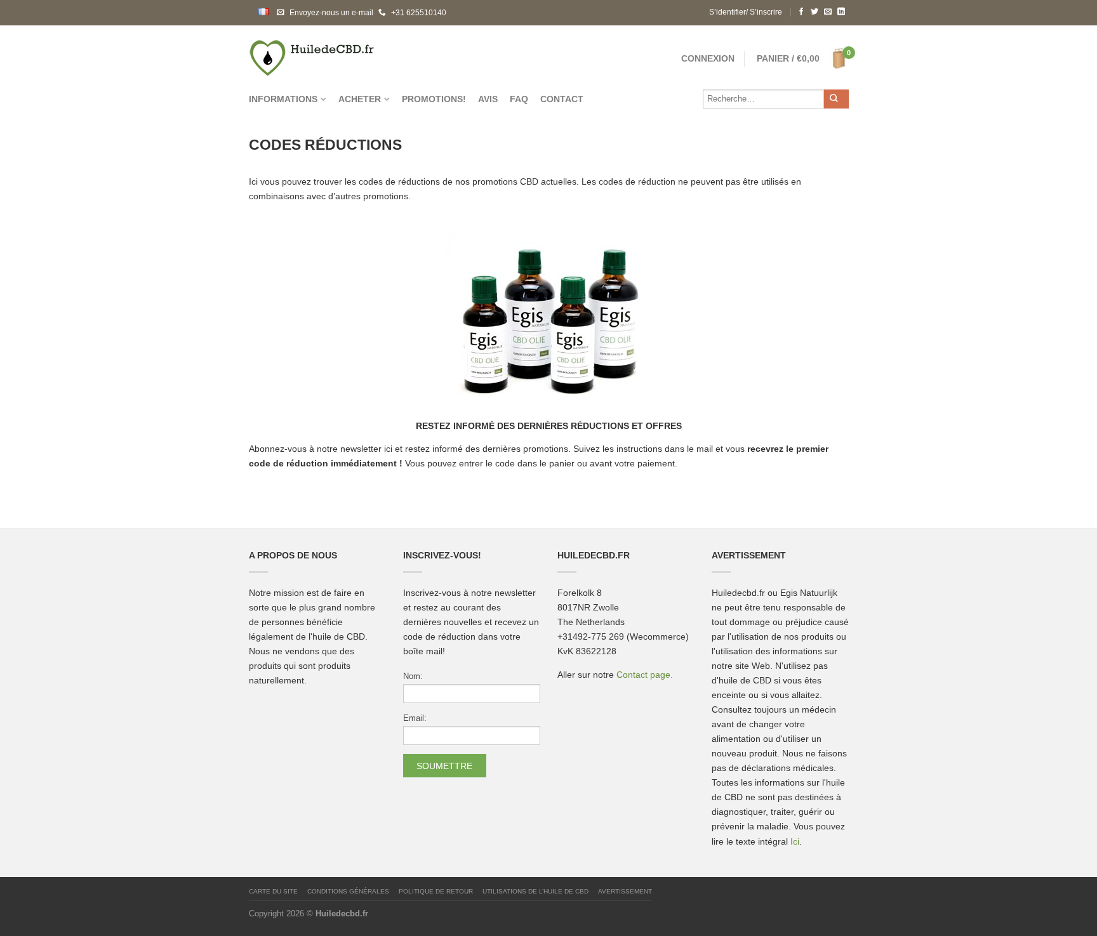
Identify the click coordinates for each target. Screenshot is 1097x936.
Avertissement (625, 891)
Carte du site (273, 891)
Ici (794, 841)
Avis (488, 99)
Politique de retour (436, 891)
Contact (561, 99)
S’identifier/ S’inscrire (745, 12)
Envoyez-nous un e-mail (331, 12)
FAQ (519, 99)
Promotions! (434, 99)
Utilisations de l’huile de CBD (535, 891)
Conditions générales (348, 891)
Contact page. (644, 674)
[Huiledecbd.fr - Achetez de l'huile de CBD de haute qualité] (376, 54)
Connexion (708, 58)
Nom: (413, 676)
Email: (415, 718)
